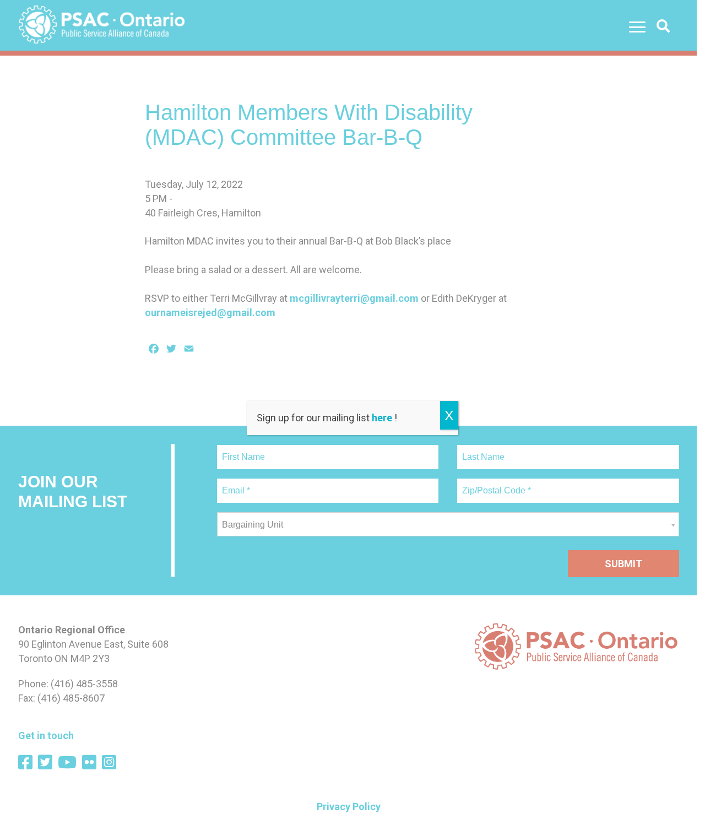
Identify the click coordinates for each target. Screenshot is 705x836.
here (382, 418)
